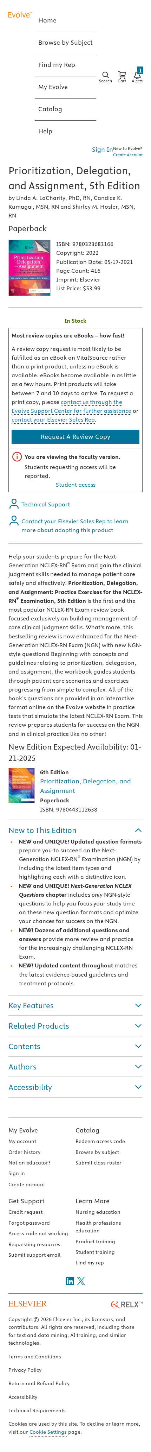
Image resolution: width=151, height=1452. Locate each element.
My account (22, 1141)
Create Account (128, 154)
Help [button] (45, 131)
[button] (75, 830)
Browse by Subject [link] (65, 42)
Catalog (87, 1130)
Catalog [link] (50, 109)
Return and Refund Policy (39, 1383)
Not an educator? (29, 1163)
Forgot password (29, 1223)
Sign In (102, 149)
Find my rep (90, 1263)
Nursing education (98, 1212)
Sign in (16, 1173)
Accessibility (22, 1397)
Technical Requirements (37, 1410)
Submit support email (34, 1255)
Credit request (25, 1212)
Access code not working (38, 1233)
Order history (24, 1152)
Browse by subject (97, 1152)
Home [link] (47, 20)
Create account (26, 1184)
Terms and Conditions (34, 1356)
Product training (95, 1241)
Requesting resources (34, 1244)
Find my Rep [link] (56, 65)
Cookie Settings (48, 1432)
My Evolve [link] (53, 87)
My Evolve (23, 1130)
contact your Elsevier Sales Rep (53, 419)
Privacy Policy (24, 1370)
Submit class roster (99, 1163)
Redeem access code (100, 1141)
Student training (95, 1252)
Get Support (26, 1201)
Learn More (93, 1201)
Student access (76, 484)
